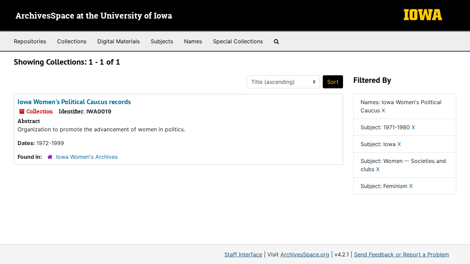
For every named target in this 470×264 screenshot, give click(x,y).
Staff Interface (243, 254)
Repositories (30, 41)
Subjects (162, 41)
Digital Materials (118, 41)
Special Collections (238, 41)
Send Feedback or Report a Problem (401, 254)
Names (193, 41)
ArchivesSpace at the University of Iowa (93, 16)
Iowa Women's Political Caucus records (74, 101)
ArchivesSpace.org (304, 254)
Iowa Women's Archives (87, 156)
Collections (71, 41)
